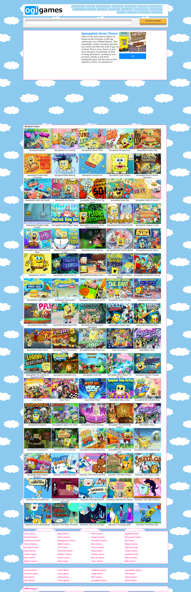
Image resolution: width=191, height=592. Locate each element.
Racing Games (156, 12)
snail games (130, 573)
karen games (63, 573)
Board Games (143, 6)
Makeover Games (79, 9)
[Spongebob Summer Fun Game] (92, 163)
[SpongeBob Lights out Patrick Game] (37, 188)
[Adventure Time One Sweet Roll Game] (92, 463)
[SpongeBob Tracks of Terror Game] (65, 263)
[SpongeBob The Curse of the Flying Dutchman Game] (92, 213)
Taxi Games (63, 547)
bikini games (96, 577)
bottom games (131, 577)
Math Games (130, 561)
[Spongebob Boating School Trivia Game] (65, 238)
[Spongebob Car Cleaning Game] (65, 138)
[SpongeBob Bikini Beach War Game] (65, 313)
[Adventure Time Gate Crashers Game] (147, 488)
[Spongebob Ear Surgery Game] (147, 288)
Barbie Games (64, 544)
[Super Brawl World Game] (92, 388)
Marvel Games (131, 558)
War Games (121, 12)
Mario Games (30, 551)
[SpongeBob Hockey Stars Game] (120, 313)
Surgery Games (98, 537)
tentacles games (31, 573)
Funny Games (102, 9)
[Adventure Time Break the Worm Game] (65, 513)
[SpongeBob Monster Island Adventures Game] (92, 313)
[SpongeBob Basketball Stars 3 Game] (92, 263)
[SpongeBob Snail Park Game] (92, 363)
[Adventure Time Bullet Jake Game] (147, 513)
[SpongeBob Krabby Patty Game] (147, 138)
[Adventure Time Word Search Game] (92, 488)
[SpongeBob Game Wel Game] (120, 188)
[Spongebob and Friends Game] (65, 188)
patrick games (131, 580)
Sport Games (132, 12)
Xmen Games (64, 558)
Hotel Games (97, 534)
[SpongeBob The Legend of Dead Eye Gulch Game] (37, 363)
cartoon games (30, 570)
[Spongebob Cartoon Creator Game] (147, 213)
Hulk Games (63, 561)
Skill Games (90, 6)
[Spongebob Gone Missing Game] (92, 238)
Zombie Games (97, 554)
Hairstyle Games (31, 547)
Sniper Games (30, 554)
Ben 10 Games (97, 558)
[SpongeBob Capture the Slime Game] (65, 413)
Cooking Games (117, 6)
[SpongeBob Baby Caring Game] (120, 388)
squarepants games (133, 570)
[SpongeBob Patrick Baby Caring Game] (65, 213)
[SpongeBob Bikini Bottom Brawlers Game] (37, 463)
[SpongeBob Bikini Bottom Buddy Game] (120, 238)
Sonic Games (97, 561)
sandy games (97, 573)
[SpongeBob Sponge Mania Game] (147, 238)
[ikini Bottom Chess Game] (147, 413)
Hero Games (29, 558)
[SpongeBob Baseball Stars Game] (147, 313)
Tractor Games (97, 547)
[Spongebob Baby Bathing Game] (65, 163)
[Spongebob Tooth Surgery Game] (120, 163)
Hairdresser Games (32, 540)
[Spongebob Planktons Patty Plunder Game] (37, 213)
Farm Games (29, 534)
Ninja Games (96, 551)
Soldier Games (131, 551)
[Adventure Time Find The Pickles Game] (120, 488)
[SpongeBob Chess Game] (147, 338)
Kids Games (91, 9)
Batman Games (31, 561)
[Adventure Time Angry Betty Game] (120, 513)
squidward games (98, 570)
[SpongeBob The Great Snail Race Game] (120, 438)
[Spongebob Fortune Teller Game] (92, 138)
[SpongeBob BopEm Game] (37, 138)
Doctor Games (64, 537)
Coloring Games (130, 6)
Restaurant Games (133, 537)
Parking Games (131, 547)
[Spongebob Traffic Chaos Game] (37, 288)
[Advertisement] (48, 53)
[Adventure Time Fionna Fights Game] (92, 513)
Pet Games (130, 540)
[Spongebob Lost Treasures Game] (65, 438)
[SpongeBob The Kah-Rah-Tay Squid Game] (92, 188)
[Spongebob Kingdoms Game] (37, 413)
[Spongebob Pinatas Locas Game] (120, 138)
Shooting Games (144, 12)
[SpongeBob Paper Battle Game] (37, 313)
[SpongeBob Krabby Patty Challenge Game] (37, 163)
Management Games (67, 540)
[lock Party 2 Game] (37, 388)
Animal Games (30, 544)
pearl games (29, 577)
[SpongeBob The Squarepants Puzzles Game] (65, 338)
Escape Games (127, 9)
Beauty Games (131, 544)
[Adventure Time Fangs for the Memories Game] (65, 488)
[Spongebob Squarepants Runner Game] (65, 288)
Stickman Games (65, 551)
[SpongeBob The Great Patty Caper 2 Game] (120, 413)
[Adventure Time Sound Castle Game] (147, 463)
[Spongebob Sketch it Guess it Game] (147, 188)
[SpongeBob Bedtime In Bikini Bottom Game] (120, 263)
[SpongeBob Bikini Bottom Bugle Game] (147, 438)
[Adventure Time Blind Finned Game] (120, 463)
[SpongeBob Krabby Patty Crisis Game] (92, 338)
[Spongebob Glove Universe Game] (92, 413)
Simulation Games (99, 540)
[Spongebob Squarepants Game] (37, 438)
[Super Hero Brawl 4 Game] (120, 338)
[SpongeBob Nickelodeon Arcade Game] (147, 263)
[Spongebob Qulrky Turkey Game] (37, 338)
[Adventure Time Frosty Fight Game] (65, 463)
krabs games (63, 577)
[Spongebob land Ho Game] (37, 263)
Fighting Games (114, 9)
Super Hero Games (103, 6)
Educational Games (141, 9)
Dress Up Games (155, 9)
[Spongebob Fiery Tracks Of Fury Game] (92, 288)
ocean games (63, 570)
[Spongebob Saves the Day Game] (120, 288)
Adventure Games (155, 6)
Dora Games (96, 544)
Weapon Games (64, 554)
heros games (29, 580)
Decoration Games (78, 6)
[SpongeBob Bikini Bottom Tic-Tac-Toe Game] (120, 363)
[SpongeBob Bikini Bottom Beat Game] (147, 388)
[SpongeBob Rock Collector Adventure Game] (147, 163)
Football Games (131, 554)
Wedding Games (132, 534)
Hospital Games (31, 537)
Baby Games (63, 534)
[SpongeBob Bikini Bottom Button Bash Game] (37, 238)
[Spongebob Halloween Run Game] (65, 363)
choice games (64, 580)
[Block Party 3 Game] (65, 388)
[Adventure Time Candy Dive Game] (37, 488)
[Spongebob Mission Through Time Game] (147, 363)
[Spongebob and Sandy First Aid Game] (120, 213)
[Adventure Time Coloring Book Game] (37, 513)
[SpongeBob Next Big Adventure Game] (92, 438)
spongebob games (99, 580)
